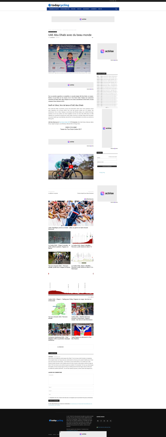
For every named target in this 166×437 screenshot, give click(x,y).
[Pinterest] (55, 40)
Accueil (49, 29)
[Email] (61, 40)
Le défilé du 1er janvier (53, 193)
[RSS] (114, 1)
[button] (116, 8)
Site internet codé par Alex (104, 427)
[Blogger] (98, 421)
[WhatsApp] (58, 40)
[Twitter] (115, 1)
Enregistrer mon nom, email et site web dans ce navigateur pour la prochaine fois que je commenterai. (71, 397)
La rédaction (52, 37)
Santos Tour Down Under (56, 29)
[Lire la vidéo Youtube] (71, 166)
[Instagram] (112, 1)
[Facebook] (110, 1)
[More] (64, 40)
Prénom (98, 157)
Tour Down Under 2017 (64, 122)
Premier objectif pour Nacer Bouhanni (85, 193)
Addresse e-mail (100, 162)
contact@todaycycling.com (72, 430)
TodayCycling (102, 172)
